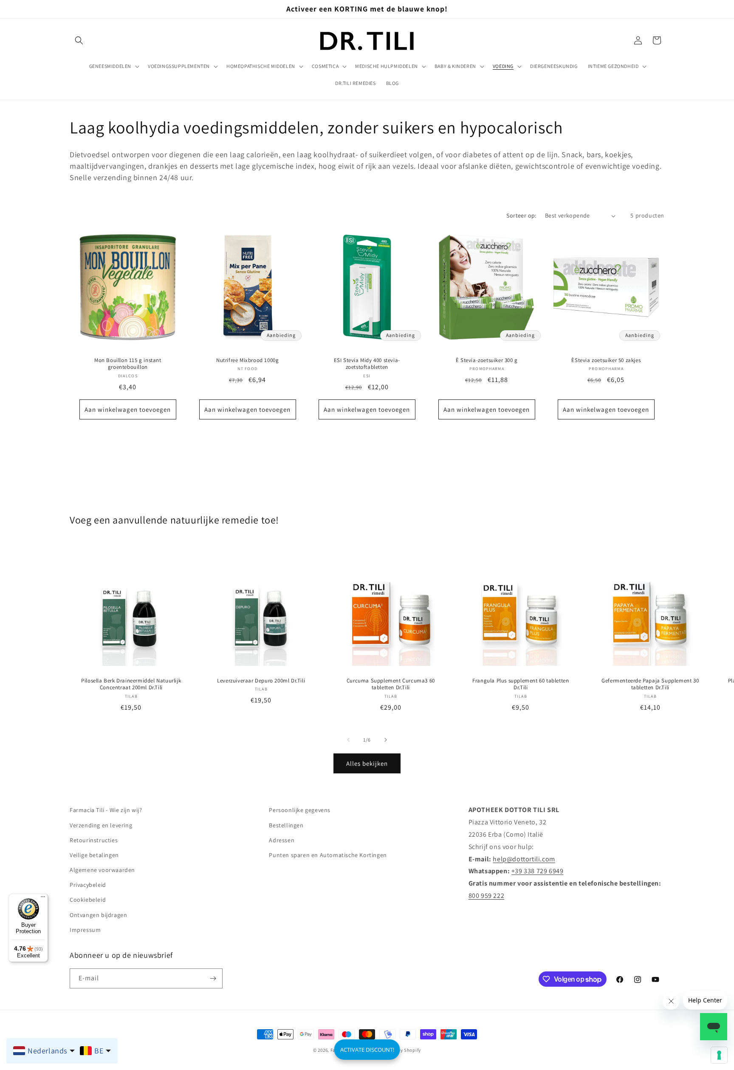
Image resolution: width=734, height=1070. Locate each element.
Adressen (281, 840)
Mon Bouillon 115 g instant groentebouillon (127, 364)
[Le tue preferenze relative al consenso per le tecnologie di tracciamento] (719, 1055)
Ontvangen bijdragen (98, 915)
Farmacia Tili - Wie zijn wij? (106, 810)
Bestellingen (286, 825)
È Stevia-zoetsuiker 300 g (487, 360)
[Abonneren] (212, 978)
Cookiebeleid (88, 899)
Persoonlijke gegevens (299, 810)
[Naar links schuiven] (348, 739)
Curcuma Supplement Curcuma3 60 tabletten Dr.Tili (391, 684)
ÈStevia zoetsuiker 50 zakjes (606, 360)
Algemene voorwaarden (102, 870)
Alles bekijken (367, 763)
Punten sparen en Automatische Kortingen (328, 855)
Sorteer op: (521, 215)
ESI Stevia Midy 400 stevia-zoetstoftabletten (367, 364)
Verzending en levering (101, 825)
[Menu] (43, 899)
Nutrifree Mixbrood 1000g (247, 360)
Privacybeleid (88, 885)
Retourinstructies (94, 840)
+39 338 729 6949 (537, 870)
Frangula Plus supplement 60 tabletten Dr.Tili (520, 684)
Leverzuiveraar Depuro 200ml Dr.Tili (261, 680)
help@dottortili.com (524, 859)
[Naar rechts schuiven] (385, 739)
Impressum (85, 930)
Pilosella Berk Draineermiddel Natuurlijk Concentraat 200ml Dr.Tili (131, 684)
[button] (79, 40)
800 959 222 (487, 895)
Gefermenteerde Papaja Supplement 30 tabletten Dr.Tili (650, 684)
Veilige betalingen (94, 855)
